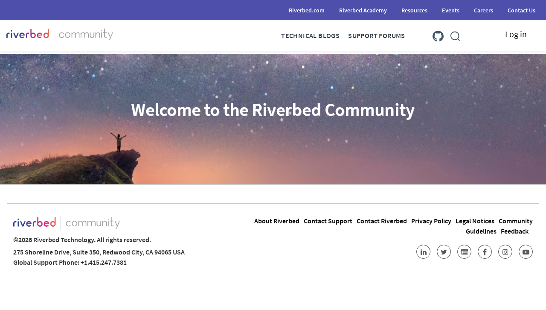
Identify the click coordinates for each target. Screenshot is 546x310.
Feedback (515, 231)
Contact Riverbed (382, 220)
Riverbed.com (307, 10)
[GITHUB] (438, 34)
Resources (414, 10)
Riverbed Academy (363, 10)
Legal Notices (475, 220)
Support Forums (376, 35)
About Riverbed (276, 220)
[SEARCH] (455, 34)
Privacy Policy (431, 220)
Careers (483, 10)
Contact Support (328, 220)
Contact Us (521, 10)
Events (450, 10)
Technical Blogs (310, 35)
